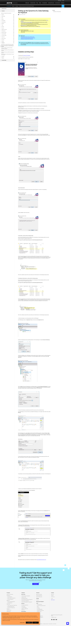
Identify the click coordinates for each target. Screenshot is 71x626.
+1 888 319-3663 (53, 617)
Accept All (29, 622)
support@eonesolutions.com (41, 559)
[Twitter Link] (53, 619)
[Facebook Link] (54, 619)
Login (63, 0)
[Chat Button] (67, 623)
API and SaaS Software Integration (27, 599)
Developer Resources (40, 610)
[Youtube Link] (56, 619)
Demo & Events (39, 604)
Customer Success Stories (41, 605)
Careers (52, 595)
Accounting (23, 606)
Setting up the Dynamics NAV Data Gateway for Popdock (7, 52)
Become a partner (39, 594)
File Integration (10, 596)
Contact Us (59, 0)
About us (52, 594)
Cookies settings (22, 622)
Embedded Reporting (11, 606)
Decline (36, 622)
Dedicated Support (40, 617)
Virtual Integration (10, 599)
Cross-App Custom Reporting (12, 605)
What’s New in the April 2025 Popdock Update (7, 44)
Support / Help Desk (25, 608)
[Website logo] (9, 2)
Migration (8, 600)
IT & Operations (24, 607)
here (39, 26)
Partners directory (39, 595)
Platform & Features (10, 594)
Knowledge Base (39, 609)
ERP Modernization (24, 598)
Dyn (23, 55)
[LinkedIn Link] (51, 619)
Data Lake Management (11, 601)
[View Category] (13, 14)
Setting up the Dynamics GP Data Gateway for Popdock (7, 50)
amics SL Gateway (27, 55)
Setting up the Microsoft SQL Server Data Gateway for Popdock (6, 48)
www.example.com (23, 25)
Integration (8, 595)
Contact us (53, 596)
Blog (38, 606)
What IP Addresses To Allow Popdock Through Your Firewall (7, 54)
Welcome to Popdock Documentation (6, 13)
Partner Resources (39, 596)
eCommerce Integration (25, 600)
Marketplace (9, 611)
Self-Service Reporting (11, 607)
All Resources (39, 611)
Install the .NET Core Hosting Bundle (26, 22)
